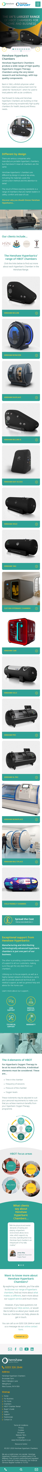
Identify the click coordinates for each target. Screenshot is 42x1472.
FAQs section (23, 1308)
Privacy (21, 1428)
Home (6, 1396)
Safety (6, 1412)
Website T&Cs (21, 1435)
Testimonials (8, 1417)
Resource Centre (21, 1444)
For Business (8, 1399)
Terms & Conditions (21, 1425)
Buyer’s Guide (9, 1409)
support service (15, 1299)
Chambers (7, 1404)
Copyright (21, 1438)
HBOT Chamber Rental (12, 1407)
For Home (7, 1401)
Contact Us (8, 1420)
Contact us (20, 1337)
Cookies (21, 1430)
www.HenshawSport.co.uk (21, 1440)
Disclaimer (21, 1433)
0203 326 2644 (5, 1469)
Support (7, 1414)
